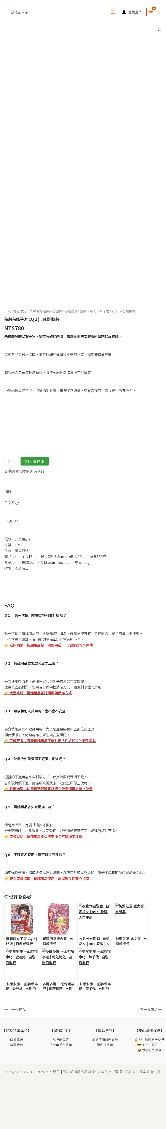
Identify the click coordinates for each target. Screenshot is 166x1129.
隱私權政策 (105, 1044)
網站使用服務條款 (105, 1039)
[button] (160, 30)
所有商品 (37, 471)
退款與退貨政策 (60, 1044)
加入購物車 (34, 461)
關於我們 (16, 1039)
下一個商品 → (151, 1009)
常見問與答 (61, 1039)
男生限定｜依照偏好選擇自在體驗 (37, 310)
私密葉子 (53, 1071)
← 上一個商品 (15, 1009)
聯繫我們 (16, 1044)
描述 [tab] (7, 491)
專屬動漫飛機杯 (76, 310)
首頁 (7, 310)
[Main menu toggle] (113, 12)
